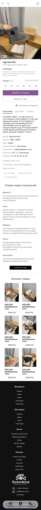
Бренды (19, 446)
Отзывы (19, 460)
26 (36, 86)
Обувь (19, 394)
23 (18, 86)
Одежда (19, 391)
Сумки (19, 397)
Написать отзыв (20, 268)
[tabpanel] (20, 34)
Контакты (19, 463)
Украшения (19, 404)
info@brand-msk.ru (23, 491)
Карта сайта (19, 469)
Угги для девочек (10, 177)
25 (30, 86)
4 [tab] (5, 56)
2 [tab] (3, 56)
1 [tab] (2, 56)
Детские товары (19, 443)
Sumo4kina (20, 495)
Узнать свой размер (31, 80)
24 (24, 86)
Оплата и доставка (19, 457)
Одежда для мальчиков (19, 434)
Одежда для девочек (19, 437)
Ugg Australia (9, 62)
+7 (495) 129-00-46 (22, 488)
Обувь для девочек (25, 173)
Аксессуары (19, 401)
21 (5, 86)
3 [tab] (4, 56)
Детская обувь (9, 173)
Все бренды (19, 466)
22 (11, 86)
